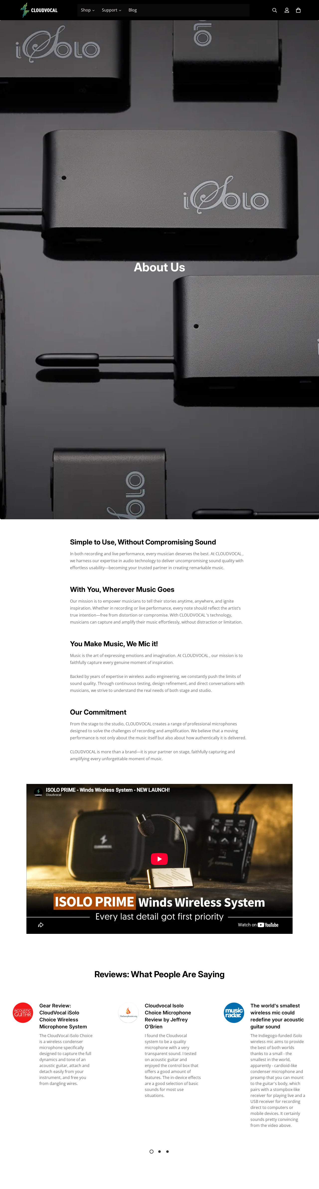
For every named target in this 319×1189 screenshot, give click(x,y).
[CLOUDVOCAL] (39, 10)
